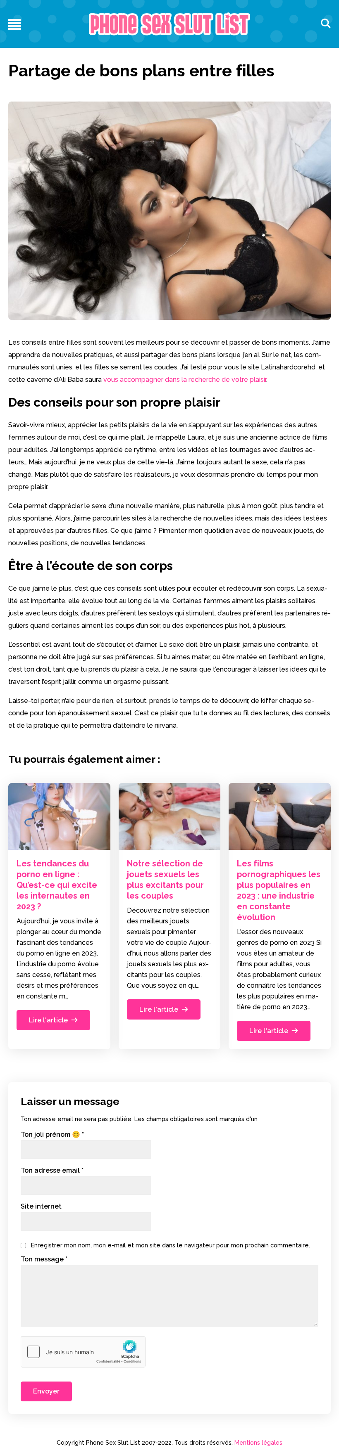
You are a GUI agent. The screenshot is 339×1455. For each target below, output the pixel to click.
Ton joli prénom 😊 (52, 1134)
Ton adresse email (52, 1170)
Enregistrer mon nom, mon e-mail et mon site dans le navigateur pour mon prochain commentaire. (170, 1245)
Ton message (44, 1259)
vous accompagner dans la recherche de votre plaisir (184, 379)
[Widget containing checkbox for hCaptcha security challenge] (83, 1351)
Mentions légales (258, 1442)
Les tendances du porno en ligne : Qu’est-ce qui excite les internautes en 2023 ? (57, 885)
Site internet (41, 1206)
